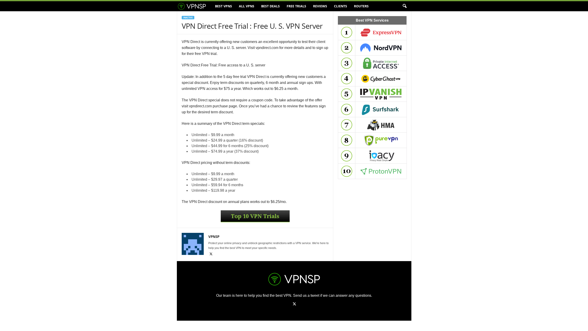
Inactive (188, 17)
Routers (361, 6)
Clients (340, 6)
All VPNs (246, 6)
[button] (404, 6)
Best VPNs (223, 6)
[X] (211, 254)
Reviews (320, 6)
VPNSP (213, 236)
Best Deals (270, 6)
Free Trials (296, 6)
